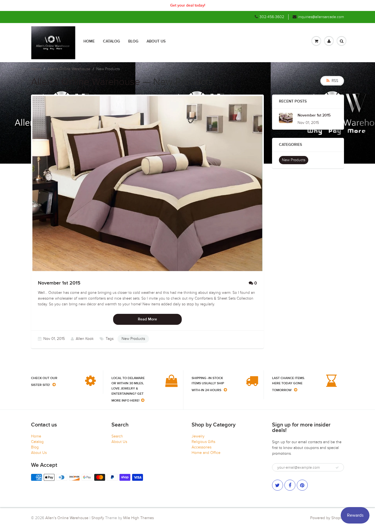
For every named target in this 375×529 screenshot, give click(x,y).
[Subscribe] (337, 467)
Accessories (201, 447)
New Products (133, 338)
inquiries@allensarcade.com (321, 17)
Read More (147, 319)
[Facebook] (289, 485)
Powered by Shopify (327, 518)
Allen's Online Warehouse (68, 69)
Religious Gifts (203, 441)
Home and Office (206, 452)
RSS (335, 80)
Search (117, 436)
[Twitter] (277, 485)
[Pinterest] (302, 485)
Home (89, 41)
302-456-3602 (271, 17)
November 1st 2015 (314, 115)
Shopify (97, 518)
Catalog (111, 41)
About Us (156, 41)
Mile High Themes (138, 518)
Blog (133, 41)
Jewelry (198, 436)
